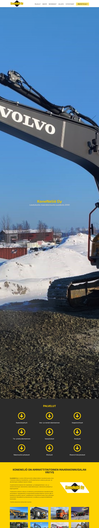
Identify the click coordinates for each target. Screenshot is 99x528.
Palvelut (38, 4)
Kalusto (61, 4)
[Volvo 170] (39, 519)
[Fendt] (80, 519)
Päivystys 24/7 (82, 4)
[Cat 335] (19, 519)
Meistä (44, 4)
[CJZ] (60, 519)
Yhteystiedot (70, 4)
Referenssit (52, 4)
